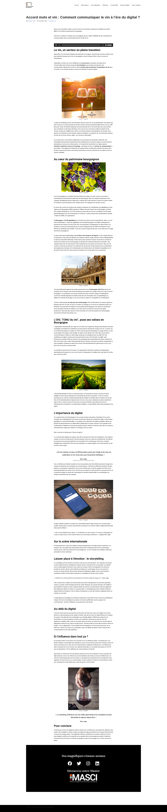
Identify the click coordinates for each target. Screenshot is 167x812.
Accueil (76, 5)
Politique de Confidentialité (45, 807)
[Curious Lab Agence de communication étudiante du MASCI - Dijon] (29, 5)
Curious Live (52, 21)
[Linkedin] (97, 763)
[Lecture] (56, 45)
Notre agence (85, 5)
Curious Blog (114, 5)
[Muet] (106, 45)
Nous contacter (136, 5)
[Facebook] (69, 763)
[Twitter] (79, 763)
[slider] (109, 44)
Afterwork (105, 5)
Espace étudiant (124, 5)
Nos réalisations (95, 5)
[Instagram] (88, 763)
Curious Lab (31, 21)
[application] (83, 45)
